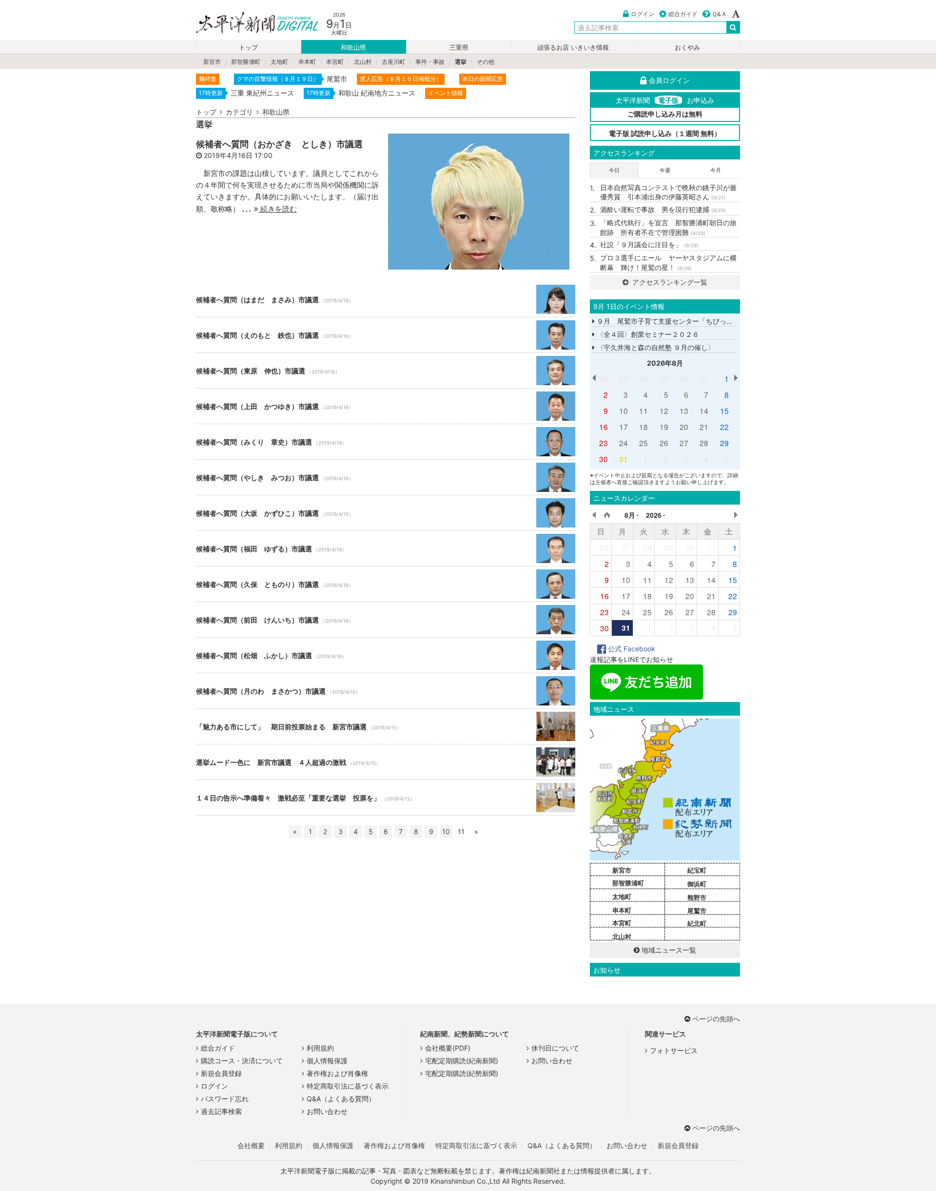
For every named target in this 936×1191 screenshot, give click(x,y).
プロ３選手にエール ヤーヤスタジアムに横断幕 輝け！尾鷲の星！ (668, 263)
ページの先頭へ (716, 1019)
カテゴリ (239, 112)
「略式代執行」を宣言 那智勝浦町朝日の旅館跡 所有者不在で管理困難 (668, 227)
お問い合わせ (327, 1111)
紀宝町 (696, 870)
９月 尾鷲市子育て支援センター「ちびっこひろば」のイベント (695, 321)
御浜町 (696, 884)
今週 (665, 170)
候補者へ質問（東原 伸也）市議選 (385, 370)
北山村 (362, 61)
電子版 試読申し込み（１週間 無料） (665, 133)
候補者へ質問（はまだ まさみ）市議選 (385, 299)
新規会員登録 (221, 1073)
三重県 (458, 47)
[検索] (733, 27)
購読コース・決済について (242, 1060)
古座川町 (393, 61)
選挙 (461, 61)
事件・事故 (430, 61)
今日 (614, 170)
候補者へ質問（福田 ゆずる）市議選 (385, 548)
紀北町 (696, 923)
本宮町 (335, 61)
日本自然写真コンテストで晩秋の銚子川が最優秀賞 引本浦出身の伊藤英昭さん (668, 192)
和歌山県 (353, 47)
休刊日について (555, 1048)
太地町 (279, 61)
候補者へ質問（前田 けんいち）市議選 (385, 619)
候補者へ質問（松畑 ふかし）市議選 (385, 655)
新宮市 (212, 61)
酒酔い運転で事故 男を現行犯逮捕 (663, 209)
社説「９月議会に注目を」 (649, 244)
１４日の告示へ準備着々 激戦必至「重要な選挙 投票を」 (385, 797)
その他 (485, 61)
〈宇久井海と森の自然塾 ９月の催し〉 (655, 347)
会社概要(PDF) (447, 1048)
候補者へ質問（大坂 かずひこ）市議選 (385, 512)
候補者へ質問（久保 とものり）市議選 (385, 584)
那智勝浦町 (245, 61)
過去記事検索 (221, 1111)
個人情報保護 (327, 1060)
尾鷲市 (696, 911)
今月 (715, 170)
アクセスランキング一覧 (668, 282)
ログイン (642, 14)
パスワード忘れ (225, 1098)
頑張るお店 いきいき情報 (573, 47)
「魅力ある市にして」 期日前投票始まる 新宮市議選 (385, 726)
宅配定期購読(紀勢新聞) (461, 1073)
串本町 (307, 61)
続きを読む (277, 209)
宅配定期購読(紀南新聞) (461, 1060)
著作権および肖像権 (337, 1073)
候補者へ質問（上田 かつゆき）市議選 (385, 406)
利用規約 (320, 1048)
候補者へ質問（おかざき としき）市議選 (279, 143)
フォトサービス (674, 1050)
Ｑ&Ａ (719, 14)
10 (446, 831)
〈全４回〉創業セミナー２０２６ (647, 334)
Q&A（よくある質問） (341, 1098)
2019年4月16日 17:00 (238, 155)
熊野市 (696, 897)
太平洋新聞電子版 (250, 23)
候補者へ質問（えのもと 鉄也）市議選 (385, 334)
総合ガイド (683, 14)
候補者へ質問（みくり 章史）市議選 (385, 441)
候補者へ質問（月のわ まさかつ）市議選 (385, 690)
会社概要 (251, 1145)
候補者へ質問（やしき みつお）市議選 (385, 477)
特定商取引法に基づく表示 (348, 1086)
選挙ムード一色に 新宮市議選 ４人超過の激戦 (385, 762)
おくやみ (687, 47)
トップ (248, 47)
